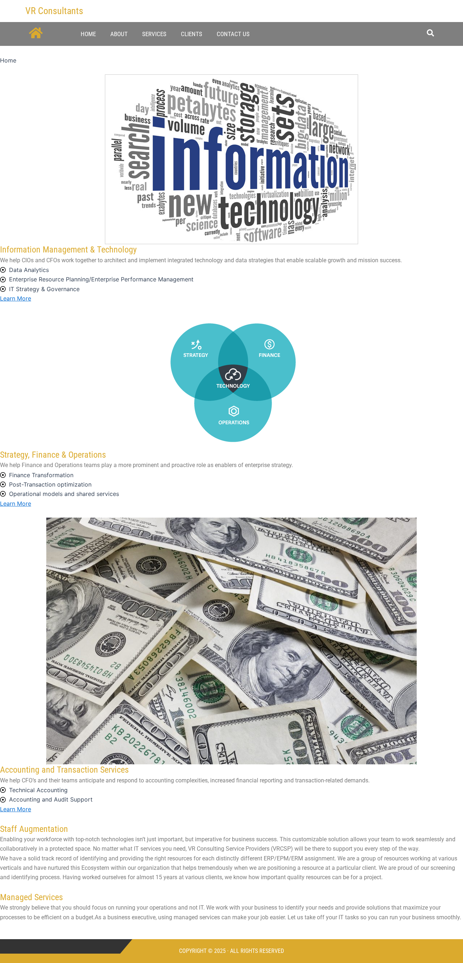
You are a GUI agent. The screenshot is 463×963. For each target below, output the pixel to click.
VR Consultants (54, 10)
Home (88, 34)
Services (154, 34)
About (119, 34)
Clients (191, 34)
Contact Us (233, 34)
